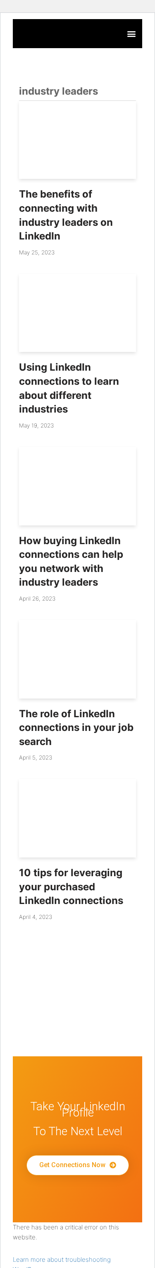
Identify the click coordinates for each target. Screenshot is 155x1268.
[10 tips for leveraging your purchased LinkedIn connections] (77, 818)
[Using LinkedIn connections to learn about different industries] (77, 313)
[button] (131, 34)
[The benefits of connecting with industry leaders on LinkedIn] (77, 140)
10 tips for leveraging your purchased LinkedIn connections (71, 886)
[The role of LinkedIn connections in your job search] (77, 659)
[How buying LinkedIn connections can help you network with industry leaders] (77, 486)
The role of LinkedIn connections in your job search (76, 728)
